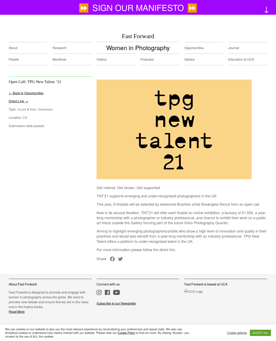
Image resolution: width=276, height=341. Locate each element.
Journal (233, 47)
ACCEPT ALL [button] (260, 333)
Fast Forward (138, 36)
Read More (17, 311)
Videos (102, 59)
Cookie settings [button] (237, 333)
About (13, 47)
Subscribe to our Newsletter (116, 303)
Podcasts (147, 59)
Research (59, 47)
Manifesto (59, 59)
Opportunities (194, 47)
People (14, 59)
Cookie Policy (126, 332)
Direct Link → (18, 101)
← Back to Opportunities (26, 93)
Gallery (189, 59)
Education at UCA (241, 59)
